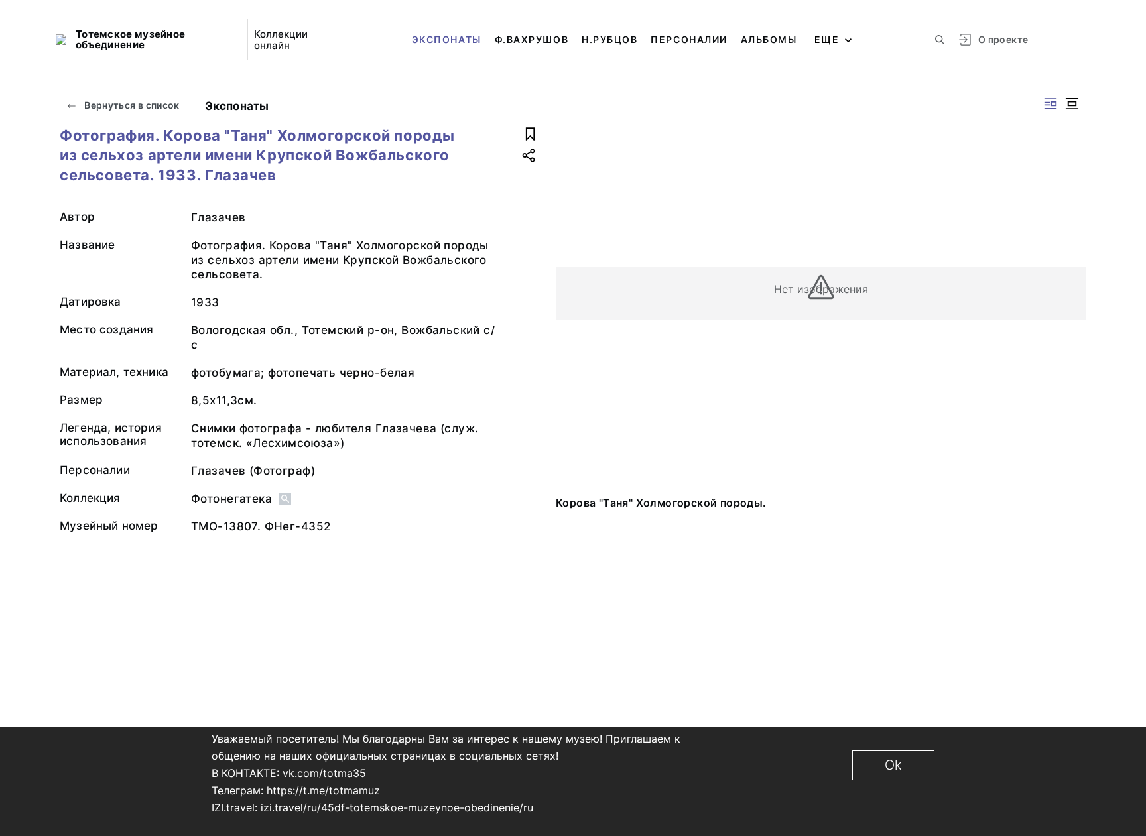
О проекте (1003, 39)
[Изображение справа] (1050, 103)
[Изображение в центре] (1071, 103)
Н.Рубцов (609, 39)
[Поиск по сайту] (939, 39)
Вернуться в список (131, 105)
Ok (893, 765)
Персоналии (689, 39)
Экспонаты (446, 39)
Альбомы (769, 39)
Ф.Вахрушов (531, 39)
